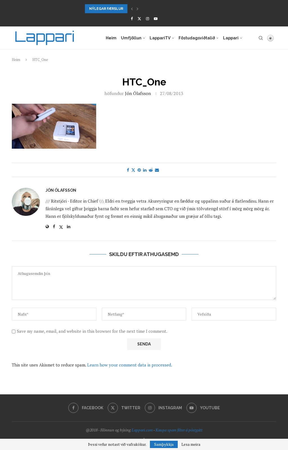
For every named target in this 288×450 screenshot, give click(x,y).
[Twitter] (139, 18)
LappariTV (160, 38)
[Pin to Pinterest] (139, 170)
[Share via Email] (157, 170)
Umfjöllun (131, 38)
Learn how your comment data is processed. (129, 365)
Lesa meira (190, 444)
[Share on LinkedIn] (145, 170)
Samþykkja (164, 444)
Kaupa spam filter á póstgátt (179, 430)
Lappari (230, 38)
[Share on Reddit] (151, 170)
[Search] (261, 38)
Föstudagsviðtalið (197, 38)
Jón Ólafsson (138, 93)
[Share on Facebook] (128, 170)
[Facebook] (132, 18)
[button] (132, 8)
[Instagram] (147, 18)
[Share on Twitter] (133, 170)
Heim (111, 38)
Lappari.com (142, 430)
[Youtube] (156, 18)
